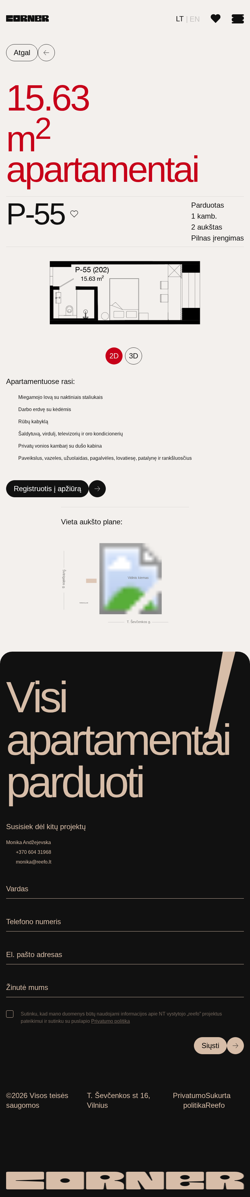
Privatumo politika (110, 1021)
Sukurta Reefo (217, 1100)
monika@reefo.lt (33, 861)
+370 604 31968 (33, 852)
